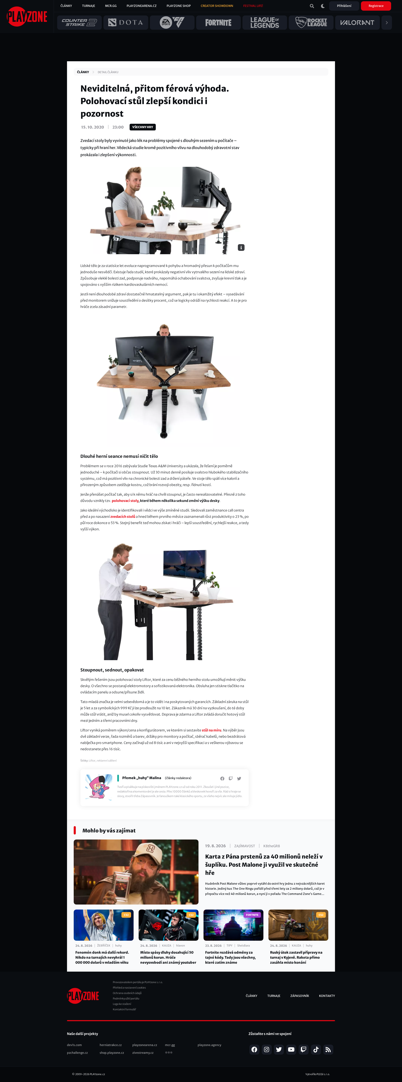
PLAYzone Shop (179, 6)
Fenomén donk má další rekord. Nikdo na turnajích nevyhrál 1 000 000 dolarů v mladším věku (102, 957)
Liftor (92, 760)
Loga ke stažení (122, 1003)
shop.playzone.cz (112, 1053)
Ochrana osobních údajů (127, 993)
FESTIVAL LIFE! (253, 6)
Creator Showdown (217, 6)
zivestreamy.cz (142, 1053)
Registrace (376, 6)
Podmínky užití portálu (126, 998)
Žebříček (103, 945)
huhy (118, 945)
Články (66, 6)
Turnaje (88, 6)
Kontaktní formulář (124, 1009)
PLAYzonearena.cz (142, 6)
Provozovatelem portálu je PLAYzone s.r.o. (138, 982)
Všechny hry (142, 127)
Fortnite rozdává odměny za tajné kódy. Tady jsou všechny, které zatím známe (230, 957)
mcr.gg (170, 1045)
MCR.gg (111, 6)
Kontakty (327, 996)
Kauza (166, 945)
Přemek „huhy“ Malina (141, 778)
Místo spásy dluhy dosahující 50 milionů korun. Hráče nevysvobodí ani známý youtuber (168, 957)
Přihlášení (344, 6)
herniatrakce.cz (111, 1045)
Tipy (229, 945)
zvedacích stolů (122, 516)
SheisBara (243, 945)
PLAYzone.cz (97, 1074)
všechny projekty (168, 1053)
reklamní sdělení (107, 760)
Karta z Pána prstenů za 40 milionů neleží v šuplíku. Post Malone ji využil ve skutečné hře (264, 864)
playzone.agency (209, 1045)
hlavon (180, 945)
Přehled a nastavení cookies (129, 987)
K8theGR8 (271, 846)
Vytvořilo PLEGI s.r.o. (317, 1074)
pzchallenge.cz (77, 1053)
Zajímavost (244, 846)
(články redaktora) (178, 778)
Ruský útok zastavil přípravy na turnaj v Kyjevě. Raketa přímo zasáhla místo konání (296, 957)
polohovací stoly (125, 501)
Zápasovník (299, 996)
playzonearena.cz (144, 1045)
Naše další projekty (82, 1034)
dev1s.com (74, 1045)
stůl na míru (211, 730)
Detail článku (108, 72)
